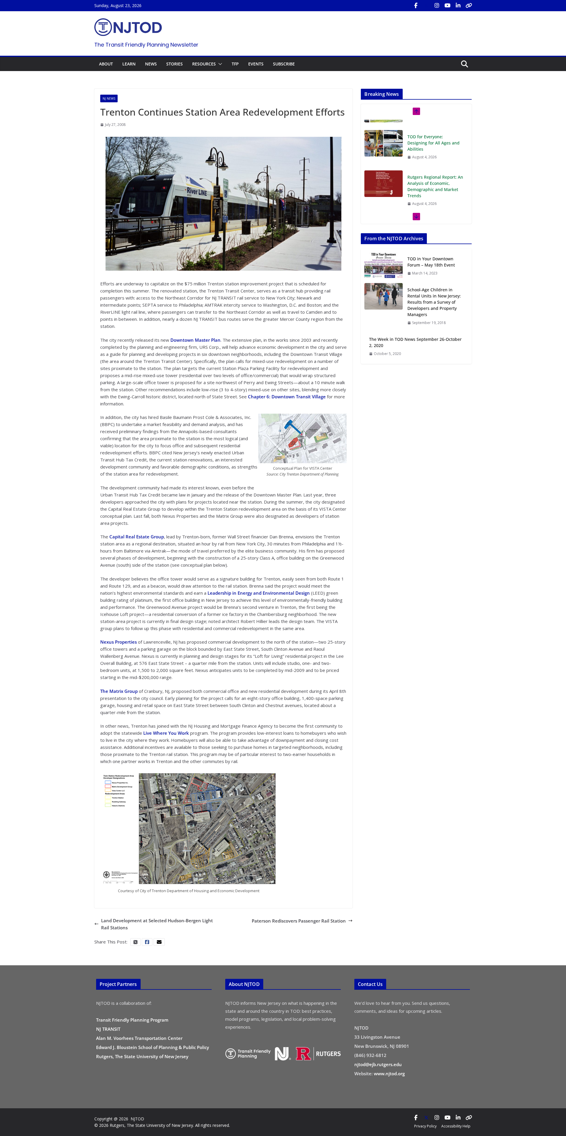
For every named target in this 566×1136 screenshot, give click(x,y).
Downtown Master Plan (195, 340)
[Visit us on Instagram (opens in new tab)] (437, 6)
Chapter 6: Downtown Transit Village (287, 397)
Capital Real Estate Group (136, 537)
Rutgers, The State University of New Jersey (142, 1056)
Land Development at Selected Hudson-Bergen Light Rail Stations (157, 924)
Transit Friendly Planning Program (132, 1020)
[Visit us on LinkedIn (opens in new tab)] (458, 6)
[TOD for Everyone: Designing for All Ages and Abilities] (383, 133)
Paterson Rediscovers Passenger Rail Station (299, 921)
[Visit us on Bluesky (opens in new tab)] (469, 6)
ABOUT (106, 64)
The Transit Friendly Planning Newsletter (146, 44)
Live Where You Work (165, 733)
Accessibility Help (455, 1126)
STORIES (174, 64)
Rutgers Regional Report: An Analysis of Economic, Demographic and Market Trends (435, 176)
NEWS (151, 64)
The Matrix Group (119, 691)
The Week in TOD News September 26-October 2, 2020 (415, 342)
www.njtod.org (389, 1073)
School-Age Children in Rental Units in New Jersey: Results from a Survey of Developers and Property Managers (434, 302)
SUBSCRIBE (284, 64)
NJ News (109, 98)
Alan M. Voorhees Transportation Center (139, 1038)
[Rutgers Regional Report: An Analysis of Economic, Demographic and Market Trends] (383, 173)
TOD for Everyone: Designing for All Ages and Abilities (433, 133)
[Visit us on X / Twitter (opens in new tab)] (426, 6)
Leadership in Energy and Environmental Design (259, 593)
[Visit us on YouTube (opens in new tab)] (447, 6)
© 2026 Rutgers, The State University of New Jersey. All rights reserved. (162, 1125)
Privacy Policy (425, 1126)
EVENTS (256, 64)
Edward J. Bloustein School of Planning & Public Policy (152, 1047)
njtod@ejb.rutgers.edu (378, 1064)
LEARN (129, 64)
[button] (219, 64)
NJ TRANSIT (108, 1029)
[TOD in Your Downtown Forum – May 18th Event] (383, 266)
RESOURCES (204, 64)
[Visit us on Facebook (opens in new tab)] (416, 6)
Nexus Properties (118, 642)
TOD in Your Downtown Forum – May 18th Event (431, 262)
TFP (235, 64)
